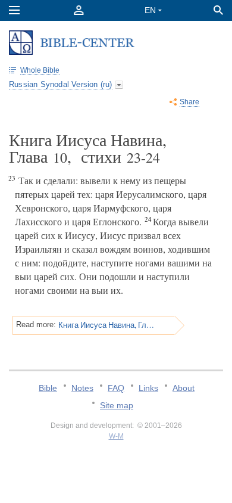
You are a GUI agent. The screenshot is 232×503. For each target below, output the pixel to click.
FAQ (116, 388)
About (184, 388)
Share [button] (189, 102)
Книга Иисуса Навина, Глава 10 (106, 324)
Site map (116, 405)
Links (148, 388)
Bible (48, 388)
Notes (82, 388)
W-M (116, 436)
